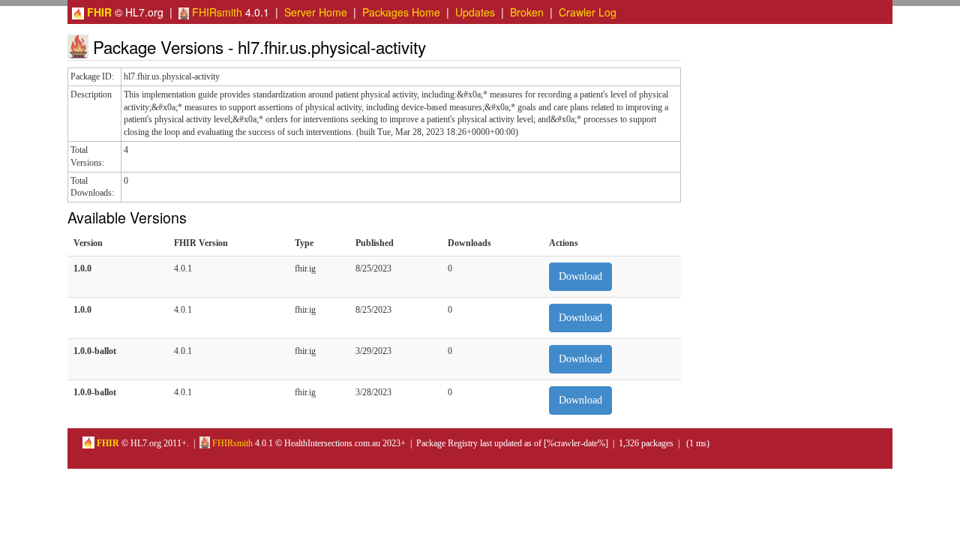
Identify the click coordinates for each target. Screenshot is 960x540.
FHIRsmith (215, 12)
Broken (527, 12)
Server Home (315, 12)
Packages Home (401, 12)
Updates (475, 12)
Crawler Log (587, 12)
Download (580, 276)
